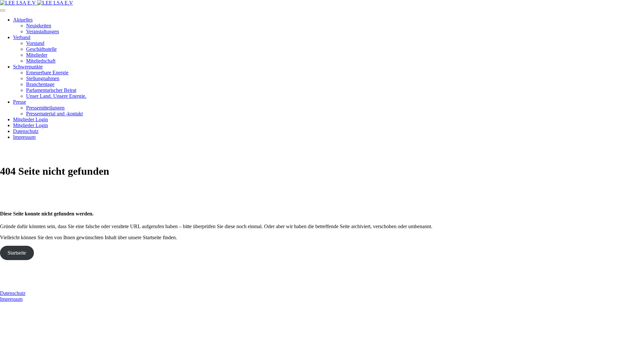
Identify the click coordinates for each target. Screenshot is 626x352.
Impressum (24, 137)
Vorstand (35, 43)
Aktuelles (23, 19)
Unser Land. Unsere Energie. (56, 96)
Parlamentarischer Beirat (51, 90)
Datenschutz (25, 131)
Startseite (16, 253)
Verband (21, 37)
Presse (19, 102)
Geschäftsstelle (41, 49)
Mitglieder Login (30, 119)
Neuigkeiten (38, 25)
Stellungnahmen (42, 78)
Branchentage (40, 84)
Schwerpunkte (28, 66)
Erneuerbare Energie (47, 72)
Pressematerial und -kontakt (54, 113)
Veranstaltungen (42, 31)
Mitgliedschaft (40, 61)
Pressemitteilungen (45, 107)
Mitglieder (36, 55)
